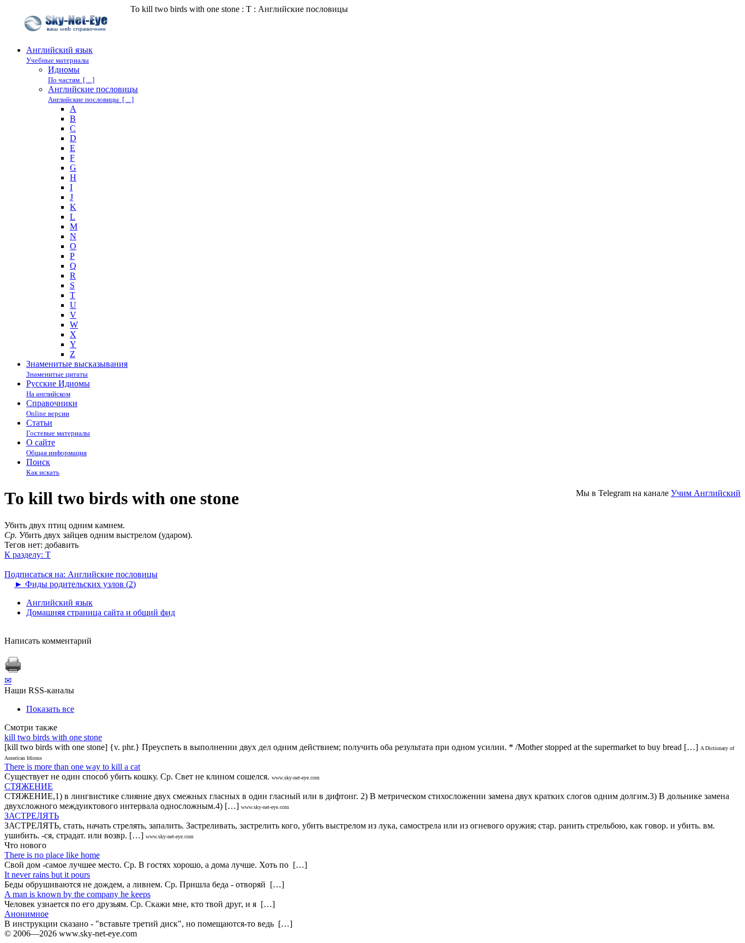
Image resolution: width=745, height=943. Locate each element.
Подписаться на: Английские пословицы (81, 574)
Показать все (50, 709)
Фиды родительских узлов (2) (75, 584)
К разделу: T (27, 554)
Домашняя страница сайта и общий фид (100, 612)
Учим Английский (706, 493)
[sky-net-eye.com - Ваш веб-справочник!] (67, 40)
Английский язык (59, 602)
